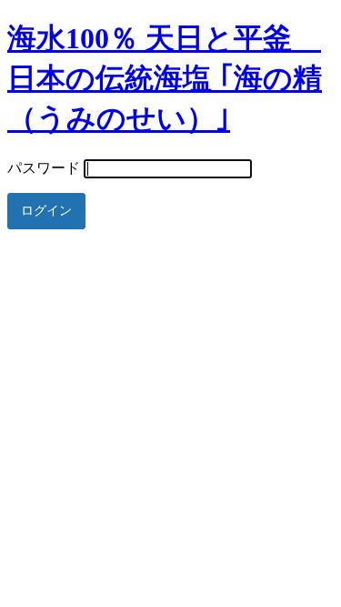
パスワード (43, 168)
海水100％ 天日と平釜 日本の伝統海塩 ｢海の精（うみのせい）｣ (164, 78)
